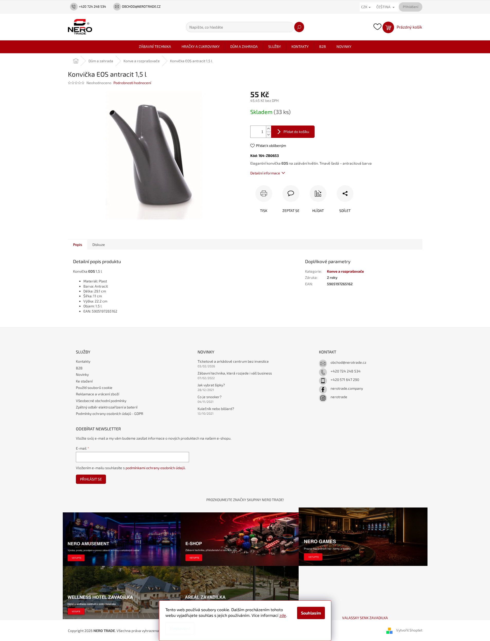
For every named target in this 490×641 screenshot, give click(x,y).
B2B (79, 368)
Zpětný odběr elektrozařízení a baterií (106, 407)
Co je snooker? (209, 397)
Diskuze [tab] (98, 244)
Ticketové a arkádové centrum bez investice (233, 361)
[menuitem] (155, 46)
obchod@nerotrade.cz (348, 362)
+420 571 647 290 (345, 379)
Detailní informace (265, 173)
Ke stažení (84, 381)
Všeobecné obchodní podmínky (101, 400)
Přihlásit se (91, 479)
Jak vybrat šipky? (211, 385)
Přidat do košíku (296, 131)
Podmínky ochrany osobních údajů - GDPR (109, 413)
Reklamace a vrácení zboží (97, 394)
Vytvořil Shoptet (409, 630)
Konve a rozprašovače (345, 271)
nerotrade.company (347, 388)
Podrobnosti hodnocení (132, 83)
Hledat (299, 27)
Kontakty (83, 361)
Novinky (82, 374)
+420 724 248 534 (346, 371)
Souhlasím (311, 612)
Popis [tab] (77, 244)
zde (282, 615)
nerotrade (339, 397)
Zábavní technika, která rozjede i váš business (235, 373)
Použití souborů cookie (94, 387)
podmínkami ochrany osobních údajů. (156, 468)
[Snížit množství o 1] (268, 135)
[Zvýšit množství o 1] (268, 129)
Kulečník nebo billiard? (216, 408)
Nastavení (180, 628)
